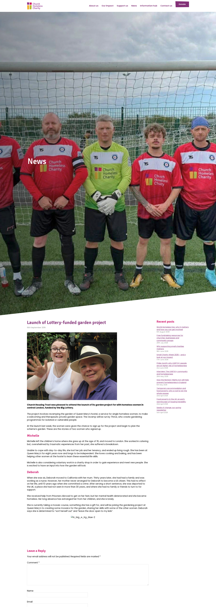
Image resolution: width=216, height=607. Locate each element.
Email (30, 601)
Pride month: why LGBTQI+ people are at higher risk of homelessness (172, 364)
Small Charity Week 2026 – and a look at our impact (171, 355)
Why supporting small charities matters (170, 347)
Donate (182, 4)
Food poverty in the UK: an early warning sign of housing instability (171, 400)
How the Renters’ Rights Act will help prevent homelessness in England (173, 381)
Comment (33, 562)
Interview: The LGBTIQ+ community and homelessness (172, 372)
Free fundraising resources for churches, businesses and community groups (170, 338)
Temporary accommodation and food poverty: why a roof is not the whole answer (172, 391)
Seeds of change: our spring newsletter (169, 408)
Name (30, 590)
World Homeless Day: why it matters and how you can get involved (173, 328)
